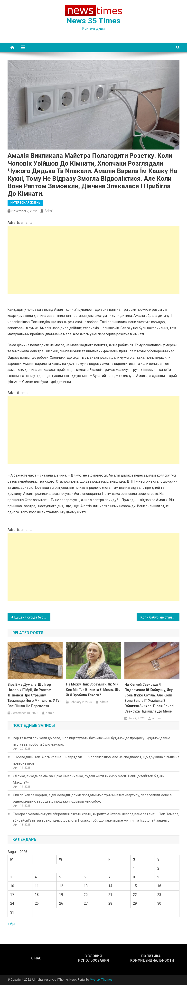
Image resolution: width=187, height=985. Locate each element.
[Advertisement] (94, 260)
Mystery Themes (101, 979)
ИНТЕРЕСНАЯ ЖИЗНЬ (25, 202)
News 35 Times (93, 20)
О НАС (36, 958)
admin (50, 211)
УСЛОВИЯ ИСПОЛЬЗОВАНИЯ (93, 958)
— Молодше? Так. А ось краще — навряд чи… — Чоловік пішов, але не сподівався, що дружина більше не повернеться (96, 760)
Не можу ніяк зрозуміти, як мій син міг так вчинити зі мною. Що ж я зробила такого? (93, 689)
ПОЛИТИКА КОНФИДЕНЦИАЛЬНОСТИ (151, 958)
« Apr (12, 924)
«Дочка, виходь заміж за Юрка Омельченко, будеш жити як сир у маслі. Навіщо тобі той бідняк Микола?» (88, 779)
